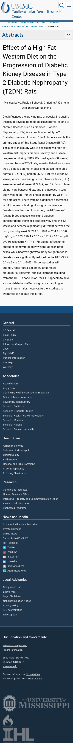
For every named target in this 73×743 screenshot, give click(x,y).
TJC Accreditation (12, 610)
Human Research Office (16, 494)
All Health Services (13, 445)
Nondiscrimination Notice (17, 601)
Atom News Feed (16, 570)
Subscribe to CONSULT (15, 538)
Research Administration (16, 503)
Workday (8, 367)
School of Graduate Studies (18, 411)
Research (12, 22)
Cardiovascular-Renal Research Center (36, 14)
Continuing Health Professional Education (26, 392)
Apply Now (9, 388)
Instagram (12, 556)
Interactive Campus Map (16, 344)
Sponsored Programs (14, 508)
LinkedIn (11, 561)
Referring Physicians (14, 473)
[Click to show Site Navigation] (69, 5)
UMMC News (10, 533)
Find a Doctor (10, 459)
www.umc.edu (10, 666)
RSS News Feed (15, 566)
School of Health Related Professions (23, 415)
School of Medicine (13, 420)
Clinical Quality (11, 455)
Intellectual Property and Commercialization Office (30, 499)
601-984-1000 (33, 674)
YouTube (11, 552)
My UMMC (8, 353)
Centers (54, 22)
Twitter (10, 547)
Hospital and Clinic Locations (19, 464)
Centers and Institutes (33, 22)
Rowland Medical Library (16, 402)
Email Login (9, 335)
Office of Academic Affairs (17, 397)
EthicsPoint (9, 591)
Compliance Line (12, 587)
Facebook (12, 543)
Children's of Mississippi (16, 450)
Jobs (6, 348)
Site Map (8, 362)
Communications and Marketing (20, 524)
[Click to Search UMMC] (61, 5)
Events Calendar (12, 529)
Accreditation (10, 383)
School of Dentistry (13, 406)
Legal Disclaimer (12, 596)
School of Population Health (18, 429)
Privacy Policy (10, 605)
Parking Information (14, 358)
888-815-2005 (35, 678)
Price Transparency (13, 468)
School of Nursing (13, 424)
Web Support (10, 614)
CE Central (9, 330)
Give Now (8, 339)
